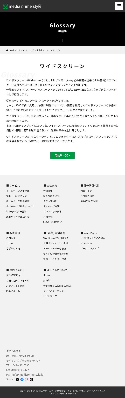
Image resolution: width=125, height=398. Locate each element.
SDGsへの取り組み (53, 221)
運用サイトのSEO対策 (17, 216)
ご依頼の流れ (87, 195)
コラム (9, 243)
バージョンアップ (90, 248)
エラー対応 (86, 243)
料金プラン (86, 190)
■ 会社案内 (50, 185)
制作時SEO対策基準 (16, 211)
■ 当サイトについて (55, 270)
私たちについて (51, 195)
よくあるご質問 (51, 206)
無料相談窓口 (13, 275)
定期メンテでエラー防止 (55, 243)
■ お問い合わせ (15, 270)
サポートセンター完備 (54, 258)
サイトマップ (50, 296)
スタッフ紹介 (50, 201)
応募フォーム (13, 290)
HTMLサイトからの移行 (93, 238)
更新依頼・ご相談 (89, 201)
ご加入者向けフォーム (17, 280)
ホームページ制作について (20, 206)
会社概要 (47, 190)
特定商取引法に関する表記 (57, 285)
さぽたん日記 (13, 248)
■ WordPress (89, 233)
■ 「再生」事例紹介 (54, 233)
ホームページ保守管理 (17, 190)
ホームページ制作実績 (17, 201)
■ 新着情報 (13, 233)
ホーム (46, 275)
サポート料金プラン (16, 195)
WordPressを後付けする (56, 238)
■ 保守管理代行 (90, 185)
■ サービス (13, 185)
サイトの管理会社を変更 (55, 253)
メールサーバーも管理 (54, 248)
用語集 (46, 280)
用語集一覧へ (62, 155)
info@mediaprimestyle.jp (27, 374)
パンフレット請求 (52, 211)
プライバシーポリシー (54, 290)
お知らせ (10, 238)
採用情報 (47, 216)
